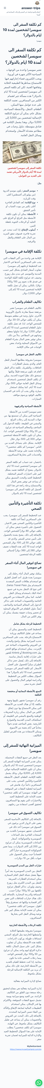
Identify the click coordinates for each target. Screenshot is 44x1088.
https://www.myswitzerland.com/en (25, 1049)
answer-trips (30, 8)
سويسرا (39, 41)
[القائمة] (5, 8)
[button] (38, 1082)
